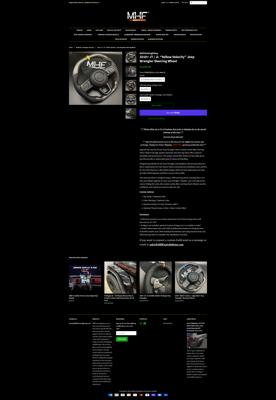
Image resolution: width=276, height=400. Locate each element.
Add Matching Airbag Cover (151, 85)
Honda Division (137, 39)
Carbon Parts (171, 30)
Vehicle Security (114, 30)
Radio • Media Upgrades (151, 30)
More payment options (156, 118)
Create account (174, 3)
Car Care (99, 30)
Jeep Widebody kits (189, 30)
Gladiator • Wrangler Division (137, 34)
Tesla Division (121, 39)
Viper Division (196, 34)
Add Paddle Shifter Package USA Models (156, 95)
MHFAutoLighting (137, 391)
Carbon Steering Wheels (108, 34)
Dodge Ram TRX (162, 34)
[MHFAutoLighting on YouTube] (144, 324)
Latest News (191, 319)
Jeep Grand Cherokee (83, 34)
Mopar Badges (180, 34)
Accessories (130, 30)
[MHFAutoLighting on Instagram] (141, 324)
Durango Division (155, 39)
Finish (142, 75)
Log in (163, 3)
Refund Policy (167, 323)
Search (80, 30)
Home (89, 30)
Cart (185, 3)
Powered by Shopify (150, 391)
